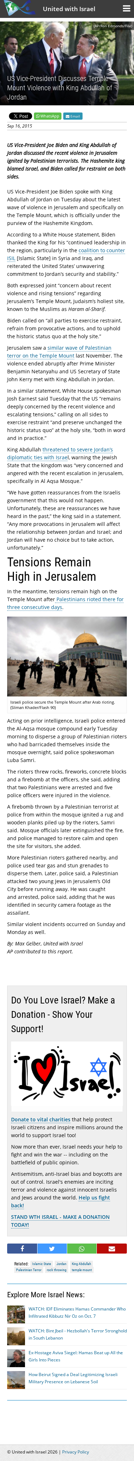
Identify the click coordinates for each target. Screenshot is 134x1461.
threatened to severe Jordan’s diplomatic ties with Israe (60, 453)
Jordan (61, 1264)
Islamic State (41, 1264)
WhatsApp (49, 116)
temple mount (82, 1270)
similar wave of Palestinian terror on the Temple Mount (59, 351)
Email (74, 116)
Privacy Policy (75, 1452)
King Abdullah (81, 1264)
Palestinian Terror (28, 1270)
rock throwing (56, 1270)
